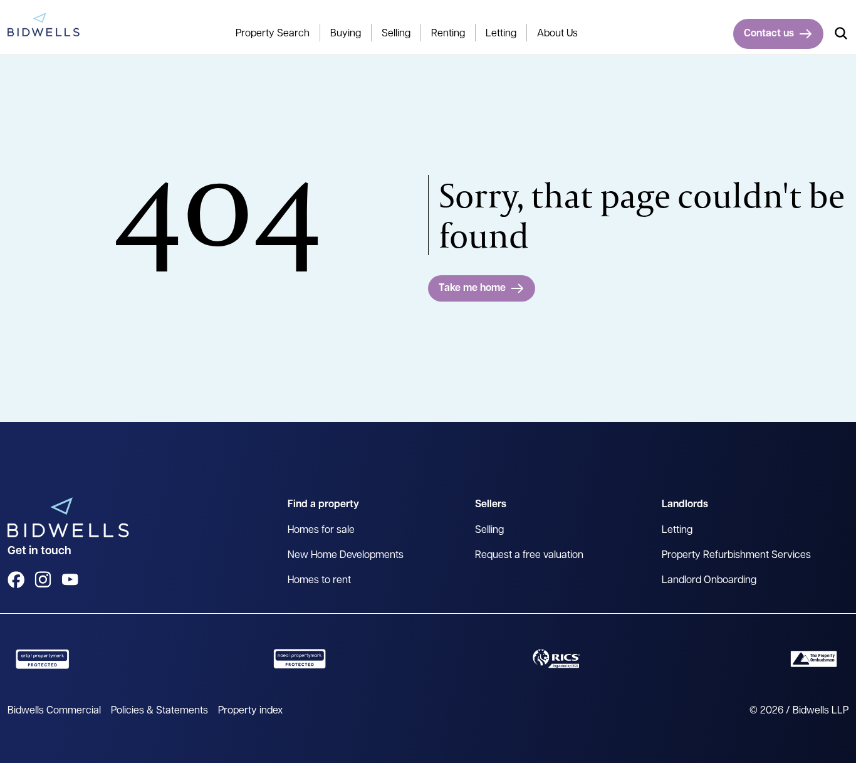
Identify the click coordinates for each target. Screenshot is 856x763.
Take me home (472, 288)
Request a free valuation (529, 555)
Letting (677, 530)
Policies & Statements (159, 711)
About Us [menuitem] (557, 34)
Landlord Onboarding (709, 581)
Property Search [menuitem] (273, 34)
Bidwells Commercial (54, 711)
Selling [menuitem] (396, 34)
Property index (250, 711)
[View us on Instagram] (42, 579)
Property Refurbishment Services (736, 555)
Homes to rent (319, 581)
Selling (489, 530)
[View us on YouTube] (69, 579)
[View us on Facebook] (16, 579)
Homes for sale (321, 530)
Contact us (769, 34)
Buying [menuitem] (345, 34)
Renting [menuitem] (448, 34)
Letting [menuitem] (501, 34)
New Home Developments (346, 555)
